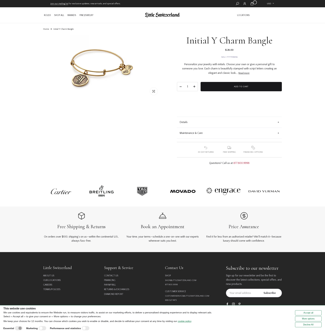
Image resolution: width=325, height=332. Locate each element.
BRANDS (72, 15)
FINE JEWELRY (86, 15)
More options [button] (308, 318)
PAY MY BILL (110, 284)
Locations (243, 15)
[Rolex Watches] (266, 15)
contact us (111, 275)
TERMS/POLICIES (51, 289)
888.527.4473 (171, 300)
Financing (109, 280)
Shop (168, 275)
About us (48, 275)
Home (46, 29)
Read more (244, 73)
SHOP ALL (59, 15)
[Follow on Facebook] (227, 304)
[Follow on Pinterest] (239, 304)
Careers (47, 284)
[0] (252, 4)
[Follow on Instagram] (233, 304)
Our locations (52, 280)
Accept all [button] (308, 312)
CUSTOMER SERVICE (175, 291)
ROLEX (47, 15)
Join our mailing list (59, 3)
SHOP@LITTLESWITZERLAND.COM (180, 280)
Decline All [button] (308, 324)
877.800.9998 (241, 163)
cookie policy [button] (184, 321)
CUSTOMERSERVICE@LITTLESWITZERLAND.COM (187, 296)
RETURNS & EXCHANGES (116, 289)
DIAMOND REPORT (113, 294)
